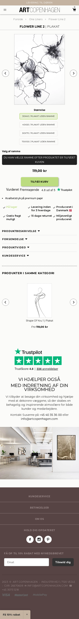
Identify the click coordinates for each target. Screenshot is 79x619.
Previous (5, 73)
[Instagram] (39, 539)
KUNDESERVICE (39, 496)
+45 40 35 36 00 (51, 415)
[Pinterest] (48, 539)
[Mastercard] (22, 594)
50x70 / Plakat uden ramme (38, 133)
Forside (18, 19)
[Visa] (6, 594)
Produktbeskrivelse (19, 231)
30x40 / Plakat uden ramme (38, 116)
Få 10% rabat (11, 614)
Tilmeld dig (63, 562)
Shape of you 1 (39, 320)
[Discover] (40, 594)
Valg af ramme (11, 151)
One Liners (36, 19)
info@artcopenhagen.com (39, 419)
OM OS (39, 518)
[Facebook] (30, 539)
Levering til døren (39, 2)
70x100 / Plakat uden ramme (38, 141)
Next (4, 3)
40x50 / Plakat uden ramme (38, 124)
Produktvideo (14, 247)
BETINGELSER (39, 507)
